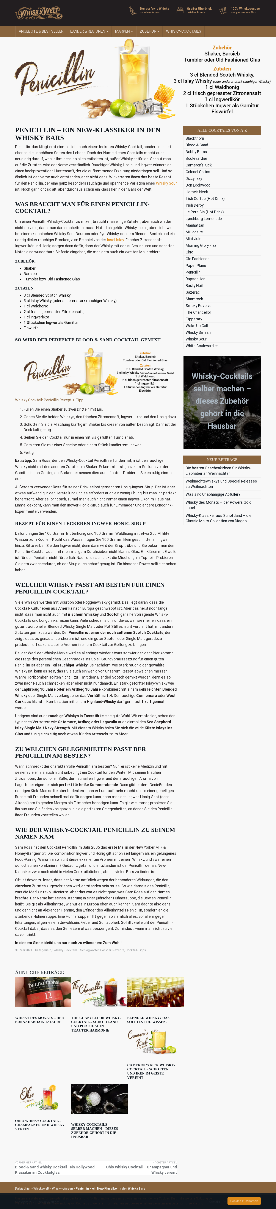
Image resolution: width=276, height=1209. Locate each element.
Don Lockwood (198, 185)
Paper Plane (196, 265)
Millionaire (194, 232)
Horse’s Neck (197, 192)
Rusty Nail (194, 285)
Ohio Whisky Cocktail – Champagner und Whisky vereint (39, 1125)
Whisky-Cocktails (65, 950)
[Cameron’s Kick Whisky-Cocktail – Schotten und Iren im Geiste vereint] (152, 1041)
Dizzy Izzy (194, 178)
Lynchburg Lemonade (204, 219)
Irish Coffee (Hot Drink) (205, 198)
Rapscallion (195, 279)
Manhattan (195, 225)
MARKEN (123, 31)
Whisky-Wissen (62, 1188)
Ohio (189, 252)
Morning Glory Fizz (201, 245)
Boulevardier (196, 158)
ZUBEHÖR (148, 31)
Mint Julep (195, 239)
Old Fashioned (198, 259)
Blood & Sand (197, 145)
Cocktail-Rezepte (112, 950)
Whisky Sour (166, 183)
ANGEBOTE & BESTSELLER (41, 31)
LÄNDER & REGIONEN (88, 31)
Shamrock (194, 299)
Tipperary (194, 319)
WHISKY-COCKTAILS (183, 31)
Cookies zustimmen (244, 1201)
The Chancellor (198, 312)
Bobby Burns (196, 152)
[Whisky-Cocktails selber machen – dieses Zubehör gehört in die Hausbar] (96, 1099)
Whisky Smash (198, 332)
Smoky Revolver (199, 306)
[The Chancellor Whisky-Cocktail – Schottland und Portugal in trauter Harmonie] (96, 992)
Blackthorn (195, 138)
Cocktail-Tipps (136, 950)
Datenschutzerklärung (187, 1203)
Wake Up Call (197, 326)
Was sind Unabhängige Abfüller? (213, 494)
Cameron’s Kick (199, 165)
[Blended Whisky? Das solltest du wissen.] (152, 992)
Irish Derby (195, 205)
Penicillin (193, 272)
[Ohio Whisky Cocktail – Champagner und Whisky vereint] (40, 1097)
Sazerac (193, 292)
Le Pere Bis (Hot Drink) (205, 212)
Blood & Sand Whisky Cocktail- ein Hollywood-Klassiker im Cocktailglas (55, 1168)
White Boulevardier (202, 346)
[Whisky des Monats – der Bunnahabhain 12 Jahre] (40, 992)
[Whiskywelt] (54, 12)
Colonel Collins (198, 172)
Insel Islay (115, 240)
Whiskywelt (41, 1188)
